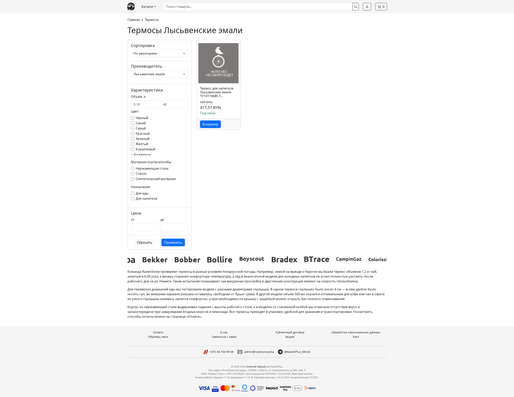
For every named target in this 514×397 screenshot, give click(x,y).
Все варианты (142, 154)
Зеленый (142, 138)
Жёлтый (142, 144)
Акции (290, 337)
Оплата (158, 332)
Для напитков (146, 198)
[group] (146, 259)
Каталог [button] (147, 6)
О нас (224, 332)
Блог (356, 337)
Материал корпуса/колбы (151, 162)
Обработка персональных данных (355, 332)
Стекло (141, 173)
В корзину (210, 124)
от (133, 219)
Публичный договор (289, 332)
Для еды (142, 193)
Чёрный (142, 118)
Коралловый (145, 149)
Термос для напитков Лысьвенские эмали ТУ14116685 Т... (216, 92)
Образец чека (158, 337)
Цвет (135, 111)
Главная (133, 19)
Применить (173, 242)
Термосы (152, 19)
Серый (141, 128)
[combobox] (258, 6)
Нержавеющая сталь (152, 168)
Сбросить (144, 242)
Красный (143, 133)
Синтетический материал (156, 179)
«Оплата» (193, 316)
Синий (141, 123)
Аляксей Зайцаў (255, 366)
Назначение (140, 187)
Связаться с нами (224, 337)
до (162, 219)
